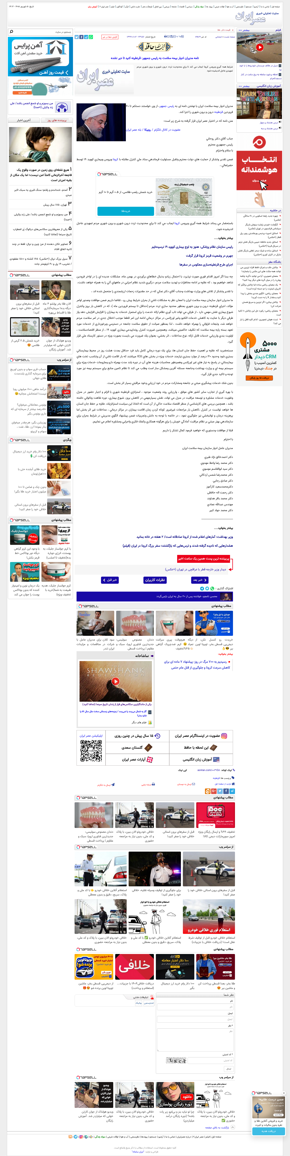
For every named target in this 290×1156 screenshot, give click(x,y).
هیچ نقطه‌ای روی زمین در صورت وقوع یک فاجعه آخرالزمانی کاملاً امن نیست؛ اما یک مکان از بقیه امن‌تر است (41, 175)
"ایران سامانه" (138, 1152)
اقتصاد (181, 6)
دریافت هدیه (269, 1131)
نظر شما (229, 995)
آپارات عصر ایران (134, 759)
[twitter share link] (77, 37)
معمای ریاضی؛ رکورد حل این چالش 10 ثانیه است (259, 313)
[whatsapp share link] (91, 37)
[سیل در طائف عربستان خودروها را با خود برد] (259, 48)
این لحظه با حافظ (196, 748)
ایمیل (230, 1013)
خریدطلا (125, 211)
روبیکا (147, 130)
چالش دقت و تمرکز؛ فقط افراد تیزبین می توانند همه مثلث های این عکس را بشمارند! (260, 269)
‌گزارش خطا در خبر (110, 37)
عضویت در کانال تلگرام (167, 130)
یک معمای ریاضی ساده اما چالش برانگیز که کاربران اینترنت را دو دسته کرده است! (259, 287)
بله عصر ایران (133, 130)
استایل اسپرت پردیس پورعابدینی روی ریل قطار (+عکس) (260, 235)
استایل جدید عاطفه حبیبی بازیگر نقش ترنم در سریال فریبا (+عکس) (260, 244)
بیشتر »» (244, 30)
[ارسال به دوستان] (168, 36)
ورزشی (166, 6)
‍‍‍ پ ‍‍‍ (179, 36)
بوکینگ (139, 1003)
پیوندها (144, 1137)
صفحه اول (276, 6)
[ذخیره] (171, 36)
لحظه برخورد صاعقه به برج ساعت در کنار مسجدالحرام (261, 76)
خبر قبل (112, 580)
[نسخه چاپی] (165, 36)
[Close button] (284, 1093)
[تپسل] (99, 174)
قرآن (126, 6)
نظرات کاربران (155, 580)
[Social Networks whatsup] (212, 588)
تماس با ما (265, 6)
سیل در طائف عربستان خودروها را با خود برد (260, 68)
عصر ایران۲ (198, 1137)
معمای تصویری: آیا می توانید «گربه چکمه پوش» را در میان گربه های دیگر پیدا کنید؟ (260, 278)
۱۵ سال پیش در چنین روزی (134, 736)
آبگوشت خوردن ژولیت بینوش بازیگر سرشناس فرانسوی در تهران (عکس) (263, 226)
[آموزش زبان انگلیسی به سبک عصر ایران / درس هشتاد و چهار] (259, 104)
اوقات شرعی (219, 6)
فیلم (112, 6)
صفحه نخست (229, 37)
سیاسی (190, 6)
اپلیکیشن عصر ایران (91, 736)
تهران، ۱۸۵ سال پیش (55, 205)
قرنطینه (218, 112)
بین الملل (158, 6)
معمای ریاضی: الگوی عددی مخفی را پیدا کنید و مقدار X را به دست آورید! (261, 295)
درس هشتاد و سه (270, 129)
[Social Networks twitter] (207, 588)
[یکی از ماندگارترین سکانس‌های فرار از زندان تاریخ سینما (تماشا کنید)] (116, 681)
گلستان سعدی (132, 748)
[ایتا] (207, 791)
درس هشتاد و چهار (269, 123)
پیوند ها (209, 6)
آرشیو (256, 6)
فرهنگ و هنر (147, 6)
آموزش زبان (92, 6)
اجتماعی (218, 37)
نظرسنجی (239, 6)
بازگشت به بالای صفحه (217, 1128)
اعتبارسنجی (149, 1003)
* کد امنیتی (228, 1054)
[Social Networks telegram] (202, 588)
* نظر (230, 1026)
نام (231, 1001)
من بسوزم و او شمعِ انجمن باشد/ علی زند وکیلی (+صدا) (31, 105)
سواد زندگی (199, 6)
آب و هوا (230, 6)
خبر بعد (197, 580)
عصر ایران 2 (104, 6)
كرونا (115, 159)
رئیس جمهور (167, 106)
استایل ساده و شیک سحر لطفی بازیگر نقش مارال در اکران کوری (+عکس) (259, 252)
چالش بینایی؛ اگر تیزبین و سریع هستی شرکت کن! (261, 304)
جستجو (249, 6)
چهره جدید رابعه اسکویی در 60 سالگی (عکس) (262, 218)
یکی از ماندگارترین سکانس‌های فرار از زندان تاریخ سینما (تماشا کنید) (117, 704)
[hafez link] (154, 46)
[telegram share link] (86, 37)
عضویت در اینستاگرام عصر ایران (197, 736)
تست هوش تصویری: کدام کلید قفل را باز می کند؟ (260, 321)
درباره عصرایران (184, 1137)
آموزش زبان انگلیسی (197, 759)
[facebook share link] (81, 37)
